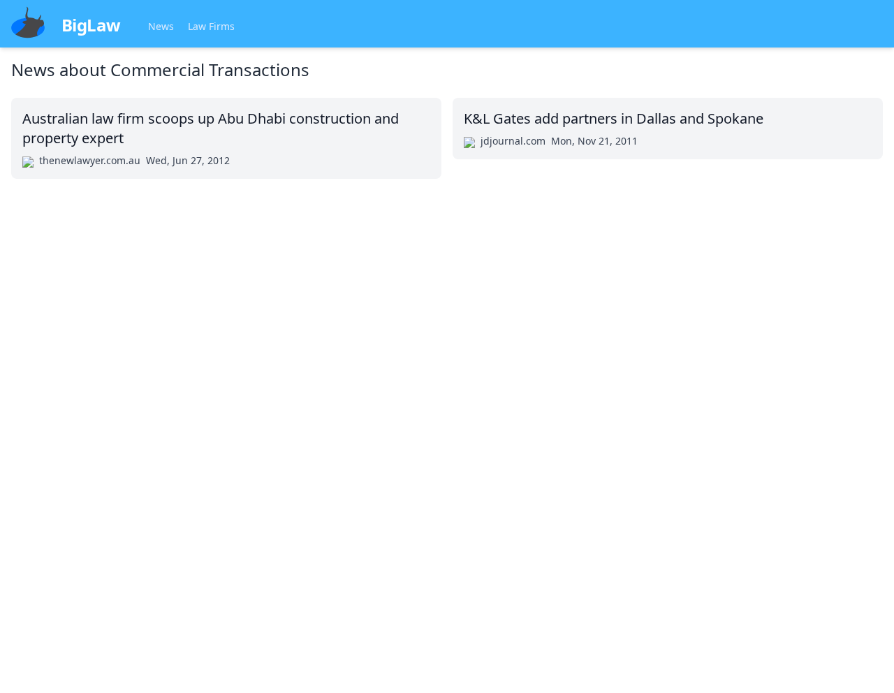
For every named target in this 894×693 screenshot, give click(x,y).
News (161, 26)
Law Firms (211, 26)
